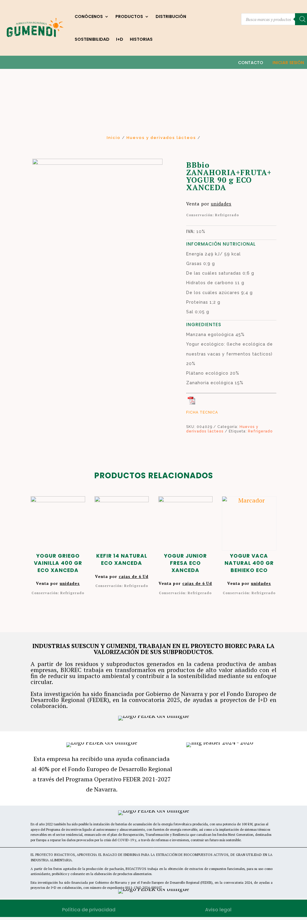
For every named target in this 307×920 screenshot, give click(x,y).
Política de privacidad (88, 909)
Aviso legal (218, 909)
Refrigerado (260, 431)
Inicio (114, 137)
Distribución (171, 16)
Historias (141, 39)
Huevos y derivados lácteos (161, 137)
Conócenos (89, 16)
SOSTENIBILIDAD (92, 39)
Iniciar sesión (288, 63)
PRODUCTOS (129, 16)
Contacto (250, 63)
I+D (119, 39)
